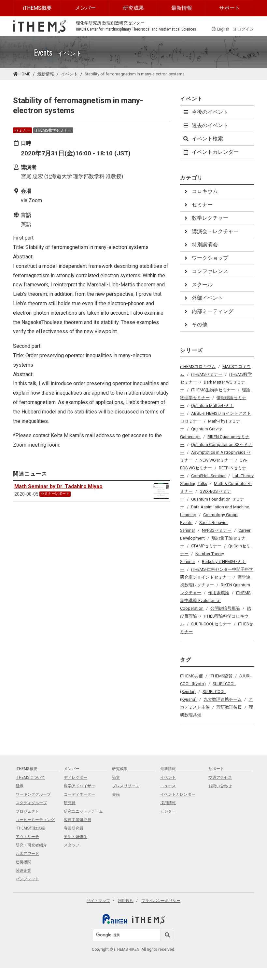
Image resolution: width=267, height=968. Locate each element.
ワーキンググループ (33, 794)
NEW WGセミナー (216, 460)
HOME (24, 74)
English (223, 29)
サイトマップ (98, 900)
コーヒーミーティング (35, 820)
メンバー (85, 8)
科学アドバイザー (79, 786)
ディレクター (75, 777)
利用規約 (126, 900)
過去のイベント (210, 125)
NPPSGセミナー (217, 530)
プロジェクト (27, 811)
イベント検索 (207, 139)
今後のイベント (210, 112)
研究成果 (133, 8)
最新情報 (181, 8)
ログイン (245, 29)
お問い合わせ (220, 786)
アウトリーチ (27, 836)
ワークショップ (210, 258)
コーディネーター (79, 794)
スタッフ (71, 845)
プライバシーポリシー (160, 900)
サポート (229, 8)
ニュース (168, 786)
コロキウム (205, 191)
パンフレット (27, 879)
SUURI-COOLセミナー (211, 623)
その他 (199, 324)
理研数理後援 (229, 707)
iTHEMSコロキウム (198, 366)
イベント (69, 74)
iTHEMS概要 (37, 8)
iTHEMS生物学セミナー (213, 389)
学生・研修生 (75, 836)
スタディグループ (31, 803)
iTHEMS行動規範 (30, 828)
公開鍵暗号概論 (225, 608)
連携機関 (23, 862)
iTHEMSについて (30, 777)
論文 (116, 777)
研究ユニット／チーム (83, 811)
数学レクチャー (210, 218)
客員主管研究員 (77, 820)
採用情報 (168, 803)
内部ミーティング (212, 311)
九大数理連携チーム (223, 699)
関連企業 (23, 870)
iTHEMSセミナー (206, 374)
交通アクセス (220, 777)
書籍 (116, 794)
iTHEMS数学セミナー (53, 130)
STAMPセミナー (206, 545)
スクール (202, 284)
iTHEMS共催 (191, 676)
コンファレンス (210, 271)
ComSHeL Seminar (208, 475)
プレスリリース (125, 786)
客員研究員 (73, 828)
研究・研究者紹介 (31, 845)
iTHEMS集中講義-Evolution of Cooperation (215, 600)
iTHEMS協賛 (221, 676)
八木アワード (27, 853)
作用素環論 (218, 592)
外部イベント (207, 298)
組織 (19, 786)
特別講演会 (205, 245)
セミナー (22, 130)
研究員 (70, 803)
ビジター (168, 811)
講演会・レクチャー (215, 231)
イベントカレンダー (215, 152)
